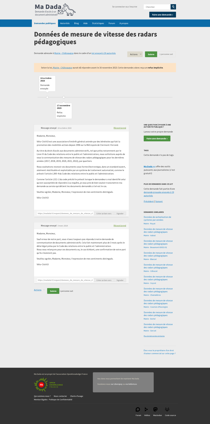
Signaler (120, 213)
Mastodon (157, 415)
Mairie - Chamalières (152, 295)
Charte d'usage (76, 396)
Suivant (159, 201)
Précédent (149, 201)
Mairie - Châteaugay (64, 53)
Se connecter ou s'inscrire (124, 6)
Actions (134, 54)
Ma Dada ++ (149, 166)
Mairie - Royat (149, 223)
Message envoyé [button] (49, 127)
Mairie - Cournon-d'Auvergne (156, 307)
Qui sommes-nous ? (42, 396)
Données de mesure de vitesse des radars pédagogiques (158, 230)
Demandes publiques (45, 23)
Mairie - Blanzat (150, 259)
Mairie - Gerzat (150, 330)
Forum (112, 23)
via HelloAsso (131, 384)
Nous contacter (60, 396)
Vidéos (147, 415)
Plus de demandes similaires (154, 336)
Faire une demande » (162, 14)
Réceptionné (120, 127)
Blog (76, 23)
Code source (170, 415)
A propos (124, 23)
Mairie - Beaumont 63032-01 (155, 247)
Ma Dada (55, 10)
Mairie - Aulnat (150, 235)
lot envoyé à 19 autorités (104, 53)
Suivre (151, 54)
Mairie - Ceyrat (150, 283)
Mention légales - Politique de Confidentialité (53, 399)
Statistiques (98, 23)
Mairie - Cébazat (150, 271)
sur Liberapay (116, 384)
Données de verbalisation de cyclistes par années (157, 218)
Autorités (65, 23)
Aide (85, 23)
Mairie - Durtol (149, 318)
